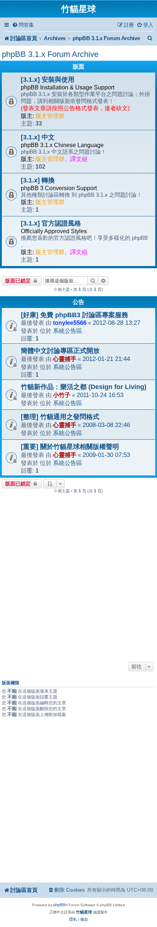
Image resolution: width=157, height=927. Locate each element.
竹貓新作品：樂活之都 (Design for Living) (83, 387)
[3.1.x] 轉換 (38, 180)
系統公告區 (67, 330)
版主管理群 (50, 116)
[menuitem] (23, 25)
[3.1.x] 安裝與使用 (47, 79)
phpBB (59, 905)
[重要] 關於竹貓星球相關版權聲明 (70, 446)
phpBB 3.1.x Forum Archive (50, 54)
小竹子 (61, 395)
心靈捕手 (64, 358)
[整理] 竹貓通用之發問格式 (60, 416)
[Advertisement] (78, 578)
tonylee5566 (70, 322)
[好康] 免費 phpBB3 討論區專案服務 (74, 315)
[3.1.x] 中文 (38, 137)
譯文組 (79, 159)
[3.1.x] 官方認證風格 (51, 223)
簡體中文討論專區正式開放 (60, 350)
